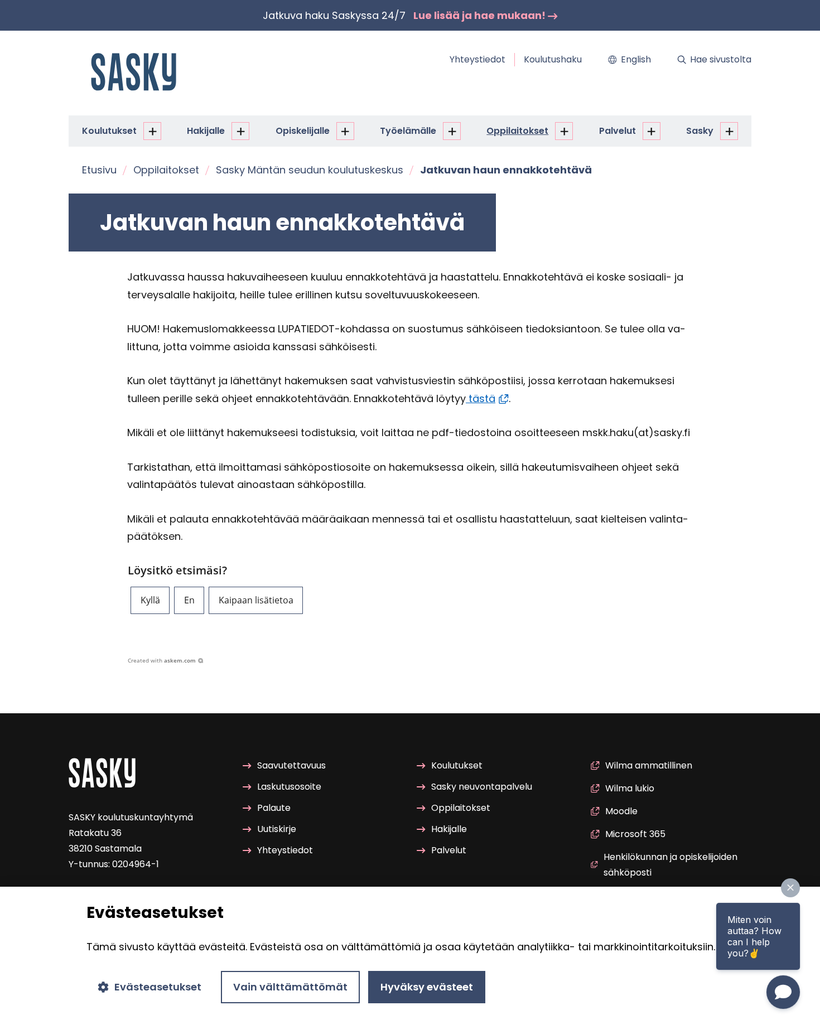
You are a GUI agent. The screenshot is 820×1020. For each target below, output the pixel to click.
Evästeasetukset (157, 987)
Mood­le (621, 811)
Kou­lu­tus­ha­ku (553, 59)
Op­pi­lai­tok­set (517, 130)
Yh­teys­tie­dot (477, 59)
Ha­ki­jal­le (206, 130)
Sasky (699, 130)
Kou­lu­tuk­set (109, 130)
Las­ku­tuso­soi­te (289, 786)
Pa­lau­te (274, 807)
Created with (162, 660)
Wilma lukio (629, 788)
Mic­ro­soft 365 (635, 834)
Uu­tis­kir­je (276, 829)
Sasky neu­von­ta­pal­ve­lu (481, 786)
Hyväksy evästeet (426, 987)
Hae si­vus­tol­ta (720, 59)
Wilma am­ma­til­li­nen (648, 765)
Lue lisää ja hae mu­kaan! (480, 15)
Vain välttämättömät (290, 987)
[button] (150, 600)
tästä (480, 398)
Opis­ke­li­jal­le (303, 130)
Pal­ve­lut (617, 130)
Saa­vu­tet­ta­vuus (291, 765)
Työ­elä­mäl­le (408, 130)
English (636, 59)
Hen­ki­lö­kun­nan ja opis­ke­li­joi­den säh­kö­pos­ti (670, 864)
